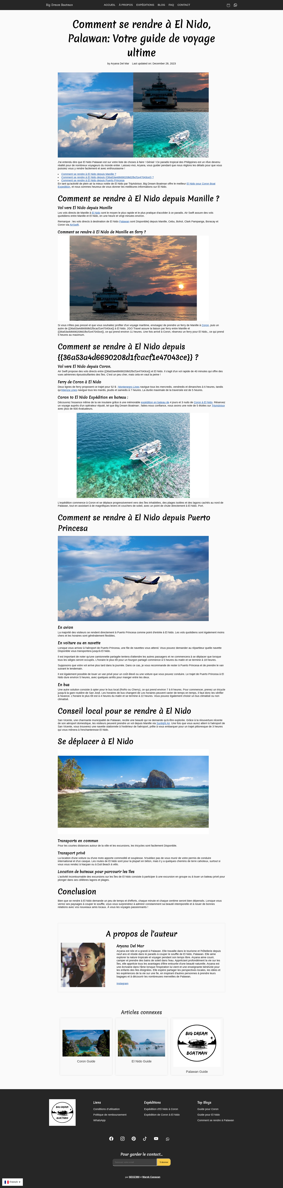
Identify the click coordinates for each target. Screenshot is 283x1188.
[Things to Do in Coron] (86, 1043)
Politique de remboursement (109, 1114)
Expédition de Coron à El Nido (162, 1114)
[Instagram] (122, 1139)
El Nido (96, 212)
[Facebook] (111, 1139)
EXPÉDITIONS (145, 4)
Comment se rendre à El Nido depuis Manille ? (88, 174)
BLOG (161, 4)
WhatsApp (99, 1120)
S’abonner (164, 1162)
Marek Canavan (151, 1177)
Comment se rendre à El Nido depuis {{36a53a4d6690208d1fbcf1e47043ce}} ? (107, 177)
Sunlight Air (163, 723)
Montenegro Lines (128, 386)
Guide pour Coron (207, 1109)
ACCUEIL (109, 4)
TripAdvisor (218, 405)
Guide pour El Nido (208, 1114)
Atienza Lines (69, 390)
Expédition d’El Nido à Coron (161, 1109)
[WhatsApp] (167, 1139)
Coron (205, 325)
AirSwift (74, 224)
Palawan (124, 221)
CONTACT (183, 4)
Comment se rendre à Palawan (215, 1120)
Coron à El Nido (203, 402)
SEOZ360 (134, 1177)
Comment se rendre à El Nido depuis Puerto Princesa (92, 180)
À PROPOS (126, 4)
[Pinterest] (134, 1139)
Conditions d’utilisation (106, 1109)
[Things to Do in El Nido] (141, 1043)
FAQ (171, 4)
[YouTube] (156, 1139)
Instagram (122, 983)
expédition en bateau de (155, 402)
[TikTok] (145, 1139)
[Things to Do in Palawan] (197, 1044)
